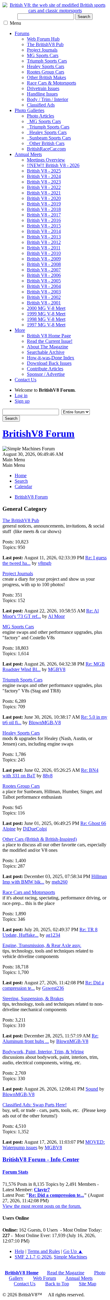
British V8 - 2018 (44, 209)
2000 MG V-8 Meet (46, 308)
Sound (92, 1088)
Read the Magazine (65, 1272)
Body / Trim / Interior (47, 99)
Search (84, 16)
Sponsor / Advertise (46, 374)
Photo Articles (40, 115)
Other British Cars (45, 143)
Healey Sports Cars (45, 66)
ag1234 (53, 935)
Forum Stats (15, 1172)
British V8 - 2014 (44, 231)
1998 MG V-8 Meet (46, 319)
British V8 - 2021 (44, 192)
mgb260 (60, 881)
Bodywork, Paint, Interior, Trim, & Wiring (43, 1051)
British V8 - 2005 (44, 280)
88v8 (48, 775)
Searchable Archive (45, 352)
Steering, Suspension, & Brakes (33, 998)
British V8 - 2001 (44, 302)
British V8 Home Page (49, 335)
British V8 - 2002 (44, 297)
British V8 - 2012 (44, 242)
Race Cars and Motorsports (28, 892)
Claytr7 (42, 1189)
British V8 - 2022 (44, 187)
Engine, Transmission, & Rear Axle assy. (41, 945)
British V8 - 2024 (44, 176)
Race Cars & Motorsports (51, 82)
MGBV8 (56, 669)
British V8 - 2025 (44, 170)
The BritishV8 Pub (45, 44)
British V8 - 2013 (44, 236)
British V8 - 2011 (44, 247)
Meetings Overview (46, 159)
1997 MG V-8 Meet (46, 324)
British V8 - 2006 (44, 275)
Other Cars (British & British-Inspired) (39, 839)
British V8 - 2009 (44, 258)
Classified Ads (41, 104)
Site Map (87, 1283)
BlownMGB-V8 (45, 722)
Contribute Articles (45, 368)
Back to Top (57, 1283)
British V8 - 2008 (44, 264)
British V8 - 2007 (44, 269)
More (20, 330)
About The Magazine (47, 346)
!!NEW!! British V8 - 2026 (53, 165)
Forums (22, 33)
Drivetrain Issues (43, 88)
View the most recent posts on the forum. (41, 1206)
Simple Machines (70, 1256)
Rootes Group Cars (45, 71)
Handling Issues (42, 93)
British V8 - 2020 (44, 198)
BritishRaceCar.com (46, 148)
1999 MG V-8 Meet (46, 313)
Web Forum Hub (43, 39)
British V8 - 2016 (44, 220)
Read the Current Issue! (49, 341)
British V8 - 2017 (44, 214)
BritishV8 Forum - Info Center (40, 1159)
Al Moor (56, 616)
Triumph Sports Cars (47, 61)
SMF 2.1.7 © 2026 (33, 1256)
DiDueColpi (35, 828)
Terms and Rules (44, 1251)
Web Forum (44, 1278)
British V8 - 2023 (44, 181)
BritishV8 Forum (38, 433)
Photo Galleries (29, 110)
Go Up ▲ (73, 1251)
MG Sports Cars (42, 55)
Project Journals (42, 50)
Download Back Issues (49, 363)
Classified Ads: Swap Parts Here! (34, 1104)
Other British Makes (46, 77)
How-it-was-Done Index (50, 357)
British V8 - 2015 (44, 225)
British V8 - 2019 (44, 203)
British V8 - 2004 (44, 286)
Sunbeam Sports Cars (49, 137)
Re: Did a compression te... (56, 1195)
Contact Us (25, 379)
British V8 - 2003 (44, 291)
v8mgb (44, 563)
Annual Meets (28, 154)
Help (19, 1251)
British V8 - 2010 (44, 253)
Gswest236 (53, 988)
